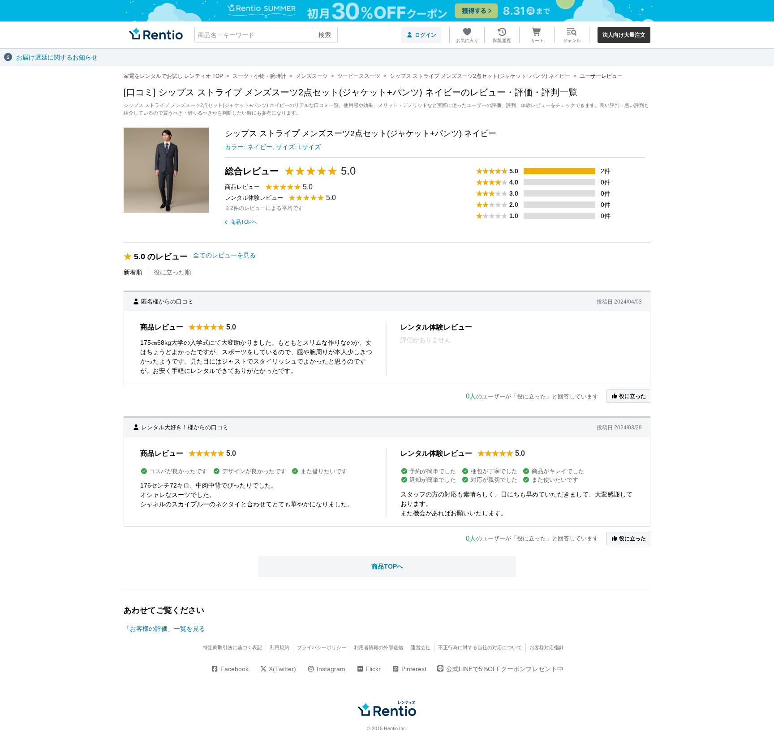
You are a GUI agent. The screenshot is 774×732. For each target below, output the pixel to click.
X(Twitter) (281, 668)
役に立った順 (172, 272)
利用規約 (279, 647)
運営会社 (420, 647)
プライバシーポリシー (321, 647)
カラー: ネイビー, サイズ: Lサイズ (273, 146)
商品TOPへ (243, 222)
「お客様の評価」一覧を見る (164, 628)
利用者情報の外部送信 (378, 647)
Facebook (234, 668)
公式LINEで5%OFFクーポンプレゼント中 (504, 668)
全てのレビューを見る (224, 255)
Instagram (330, 668)
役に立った (632, 396)
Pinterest (413, 668)
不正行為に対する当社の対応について (480, 647)
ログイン (425, 35)
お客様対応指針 (546, 647)
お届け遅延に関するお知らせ (57, 57)
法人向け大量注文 (623, 35)
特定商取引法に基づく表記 (232, 647)
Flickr (372, 668)
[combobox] (266, 35)
